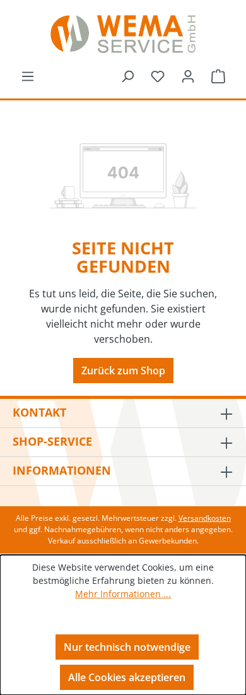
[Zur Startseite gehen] (123, 34)
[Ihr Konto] (188, 75)
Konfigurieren (127, 617)
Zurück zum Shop (123, 370)
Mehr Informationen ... (123, 594)
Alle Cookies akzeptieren (126, 677)
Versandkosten (205, 518)
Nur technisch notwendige (127, 647)
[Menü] (28, 75)
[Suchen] (127, 75)
